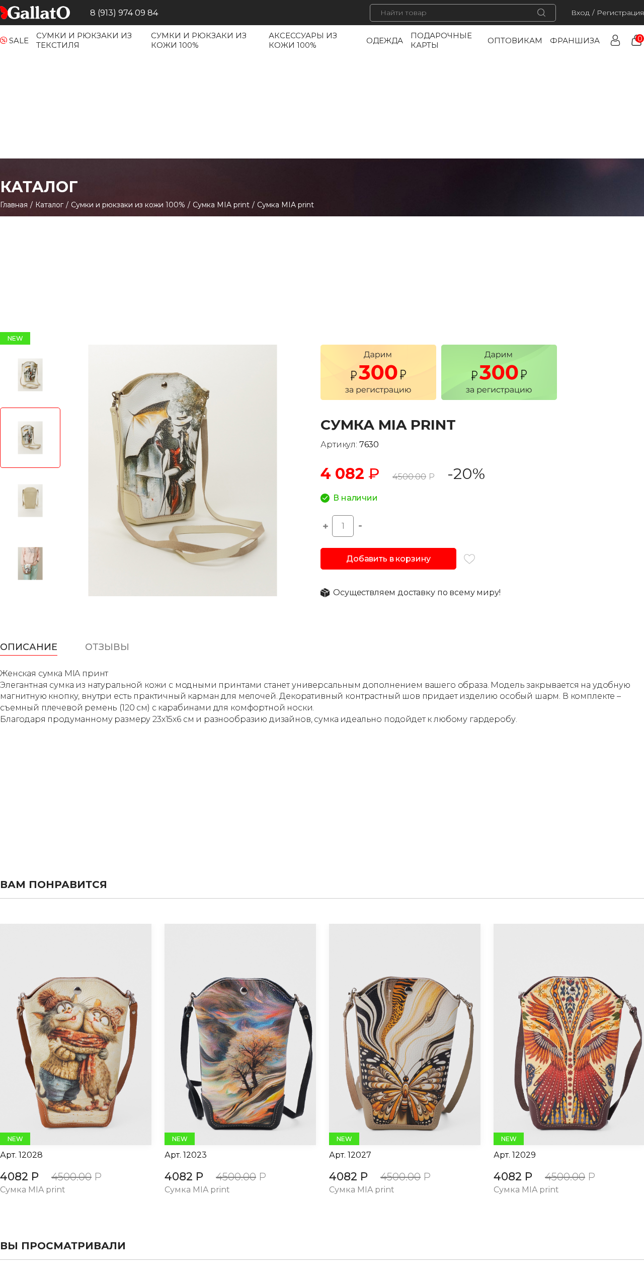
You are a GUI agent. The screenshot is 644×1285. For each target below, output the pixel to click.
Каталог (49, 204)
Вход (580, 12)
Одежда (384, 40)
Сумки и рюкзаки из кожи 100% (128, 204)
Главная (14, 204)
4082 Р (19, 1176)
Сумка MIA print (221, 204)
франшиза (575, 40)
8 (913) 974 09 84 (124, 13)
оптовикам (515, 40)
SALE (19, 40)
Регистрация (620, 12)
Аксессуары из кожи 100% (303, 40)
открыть (64, 1034)
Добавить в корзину (388, 559)
